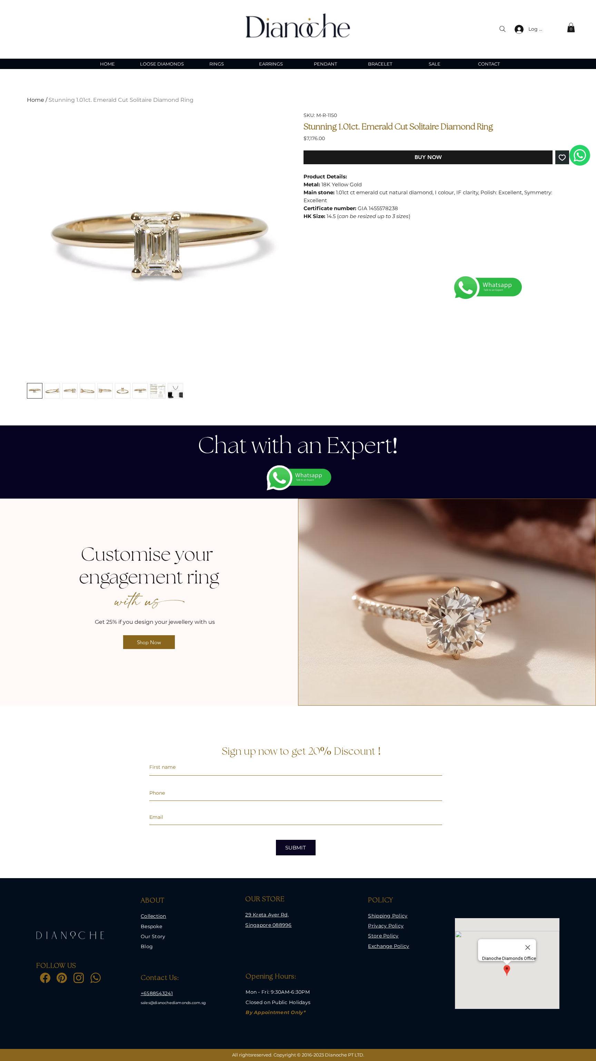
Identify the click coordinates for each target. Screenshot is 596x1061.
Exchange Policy (388, 946)
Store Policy (383, 936)
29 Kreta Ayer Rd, (267, 915)
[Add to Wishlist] (562, 157)
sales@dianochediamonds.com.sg (173, 1002)
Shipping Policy (387, 916)
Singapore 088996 (268, 925)
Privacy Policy (386, 926)
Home (35, 100)
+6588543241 (157, 993)
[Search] (502, 29)
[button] (571, 27)
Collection (153, 916)
